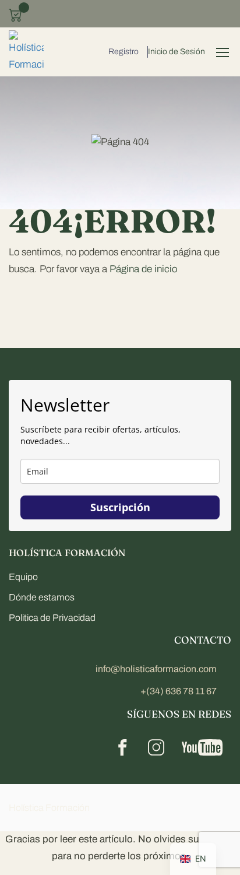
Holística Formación (49, 808)
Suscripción (120, 507)
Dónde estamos (42, 597)
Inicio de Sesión (176, 51)
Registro (123, 51)
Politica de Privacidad (52, 618)
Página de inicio (143, 269)
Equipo (23, 577)
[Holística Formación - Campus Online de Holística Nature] (26, 51)
